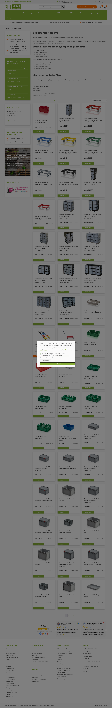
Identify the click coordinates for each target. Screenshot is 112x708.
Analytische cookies (57, 355)
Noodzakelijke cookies (47, 353)
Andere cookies (57, 357)
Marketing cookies (46, 357)
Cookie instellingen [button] (46, 360)
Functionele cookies (60, 353)
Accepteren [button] (58, 364)
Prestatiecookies (46, 355)
